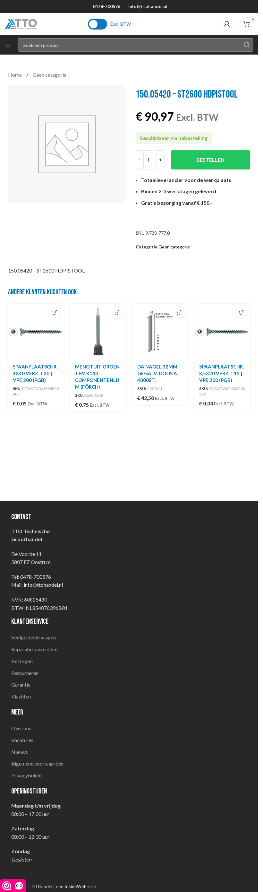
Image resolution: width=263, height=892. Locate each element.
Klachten (21, 696)
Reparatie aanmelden (34, 649)
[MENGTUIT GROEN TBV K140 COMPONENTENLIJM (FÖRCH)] (98, 332)
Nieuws (19, 752)
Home (15, 75)
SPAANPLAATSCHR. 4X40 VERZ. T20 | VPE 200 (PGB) (35, 373)
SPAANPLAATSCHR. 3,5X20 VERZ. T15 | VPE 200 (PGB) (221, 373)
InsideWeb (75, 886)
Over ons (21, 728)
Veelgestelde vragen (33, 637)
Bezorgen (22, 661)
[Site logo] (21, 23)
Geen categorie (49, 75)
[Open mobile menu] (8, 45)
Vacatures (22, 740)
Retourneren (24, 673)
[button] (55, 312)
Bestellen (210, 160)
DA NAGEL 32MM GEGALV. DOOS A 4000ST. (157, 373)
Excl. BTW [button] (120, 24)
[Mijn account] (227, 24)
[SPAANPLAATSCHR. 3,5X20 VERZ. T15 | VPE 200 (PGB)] (222, 332)
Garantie (20, 684)
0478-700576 (106, 6)
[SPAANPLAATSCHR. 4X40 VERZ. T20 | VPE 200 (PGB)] (36, 332)
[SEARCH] (246, 45)
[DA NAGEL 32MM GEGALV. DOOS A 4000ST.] (160, 332)
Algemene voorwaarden (37, 763)
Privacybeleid (26, 775)
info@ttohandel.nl (147, 6)
